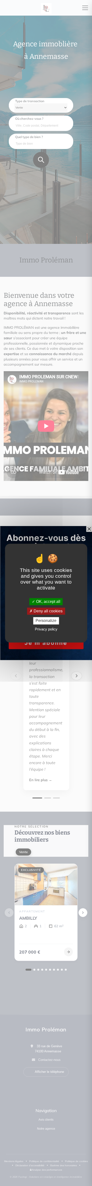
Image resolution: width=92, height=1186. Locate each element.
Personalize (46, 621)
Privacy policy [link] (46, 629)
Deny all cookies (48, 611)
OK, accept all (47, 601)
